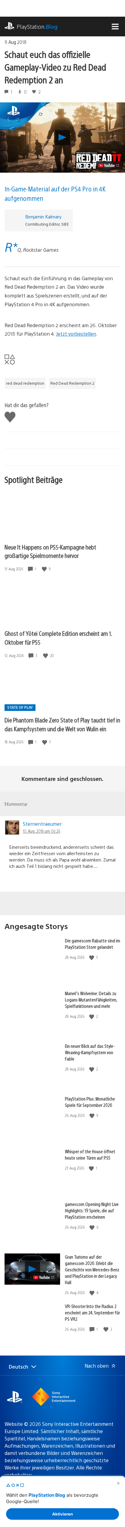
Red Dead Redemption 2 (72, 383)
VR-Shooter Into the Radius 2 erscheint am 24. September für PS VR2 (92, 1312)
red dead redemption (25, 383)
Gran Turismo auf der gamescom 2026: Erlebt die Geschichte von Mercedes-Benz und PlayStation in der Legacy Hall (92, 1269)
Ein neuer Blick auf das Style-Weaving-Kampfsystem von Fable (90, 1052)
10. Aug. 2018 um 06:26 (41, 831)
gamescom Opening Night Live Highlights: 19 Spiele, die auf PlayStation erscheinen (92, 1210)
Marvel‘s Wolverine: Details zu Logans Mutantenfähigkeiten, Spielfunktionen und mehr (91, 999)
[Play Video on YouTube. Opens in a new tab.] (109, 165)
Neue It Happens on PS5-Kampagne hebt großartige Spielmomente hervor (50, 551)
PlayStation (37, 26)
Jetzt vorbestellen (76, 333)
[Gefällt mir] (45, 569)
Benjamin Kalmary (43, 216)
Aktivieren (62, 1514)
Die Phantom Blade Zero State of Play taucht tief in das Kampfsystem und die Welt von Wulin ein (62, 724)
